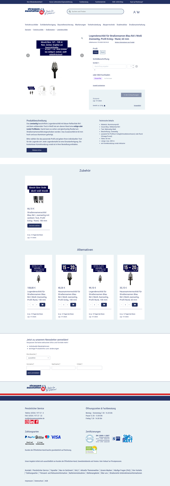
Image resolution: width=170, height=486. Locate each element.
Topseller (53, 470)
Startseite (28, 30)
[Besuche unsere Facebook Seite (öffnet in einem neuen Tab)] (36, 422)
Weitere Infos (36, 150)
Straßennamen (50, 30)
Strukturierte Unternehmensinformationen (126, 473)
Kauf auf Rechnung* (136, 2)
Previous (28, 56)
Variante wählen (34, 225)
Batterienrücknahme (77, 473)
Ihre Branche (31, 354)
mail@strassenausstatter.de (34, 418)
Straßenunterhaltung (137, 25)
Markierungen (80, 25)
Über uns (104, 473)
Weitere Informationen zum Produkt (124, 42)
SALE (77, 470)
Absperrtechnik (109, 25)
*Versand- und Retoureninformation (53, 473)
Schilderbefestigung (48, 25)
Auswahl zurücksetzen (99, 85)
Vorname (30, 364)
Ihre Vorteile (137, 470)
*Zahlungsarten (31, 473)
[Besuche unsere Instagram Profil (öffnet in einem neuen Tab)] (27, 422)
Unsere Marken (106, 470)
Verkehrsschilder (31, 25)
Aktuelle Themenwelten (89, 470)
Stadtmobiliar (122, 25)
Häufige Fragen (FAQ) (122, 470)
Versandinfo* (137, 105)
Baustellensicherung (65, 25)
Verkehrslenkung (94, 25)
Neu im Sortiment (66, 470)
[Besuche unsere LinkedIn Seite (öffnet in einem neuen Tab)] (32, 422)
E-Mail (79, 364)
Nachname (56, 364)
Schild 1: (96, 63)
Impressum (29, 481)
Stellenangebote (93, 473)
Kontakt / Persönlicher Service (37, 470)
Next (82, 56)
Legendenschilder (62, 30)
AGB (46, 481)
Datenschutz (39, 481)
